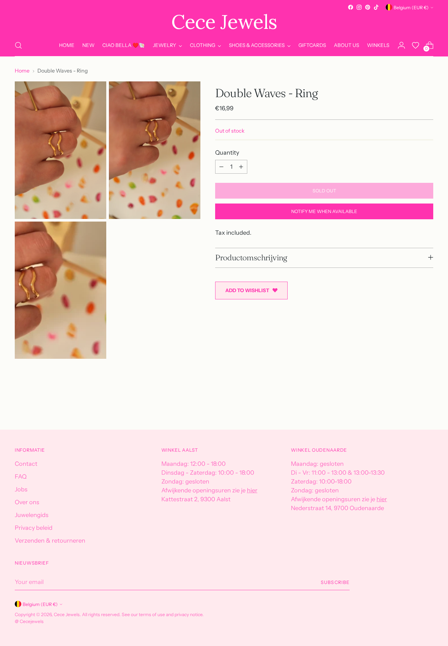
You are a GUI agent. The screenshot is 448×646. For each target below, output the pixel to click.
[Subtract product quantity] (221, 166)
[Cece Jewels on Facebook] (351, 7)
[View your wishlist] (415, 45)
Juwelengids (32, 515)
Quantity (227, 152)
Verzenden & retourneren (50, 540)
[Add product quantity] (241, 166)
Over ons (27, 502)
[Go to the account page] (401, 45)
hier (252, 490)
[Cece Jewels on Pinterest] (368, 7)
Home (22, 70)
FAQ (21, 476)
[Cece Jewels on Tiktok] (376, 7)
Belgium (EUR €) (411, 7)
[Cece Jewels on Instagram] (359, 7)
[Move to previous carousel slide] (412, 407)
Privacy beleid (33, 527)
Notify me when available (324, 211)
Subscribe (335, 582)
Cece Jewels (67, 614)
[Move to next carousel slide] (427, 407)
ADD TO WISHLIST (247, 290)
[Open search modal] (18, 45)
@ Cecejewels (29, 621)
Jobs (21, 489)
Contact (26, 463)
